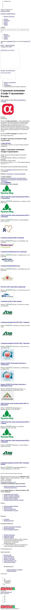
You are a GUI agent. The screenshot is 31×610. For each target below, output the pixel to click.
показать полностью (7, 135)
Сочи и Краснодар (9, 556)
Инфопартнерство (9, 520)
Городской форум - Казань (11, 510)
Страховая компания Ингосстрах (10, 265)
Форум (6, 23)
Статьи (6, 22)
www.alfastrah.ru (8, 169)
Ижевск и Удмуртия (9, 559)
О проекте (6, 519)
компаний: (11, 41)
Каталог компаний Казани (11, 506)
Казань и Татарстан (9, 16)
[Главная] (4, 81)
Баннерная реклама (9, 528)
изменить (5, 11)
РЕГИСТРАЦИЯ (10, 45)
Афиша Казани (8, 507)
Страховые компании (19, 173)
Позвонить (4, 181)
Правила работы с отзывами (14, 569)
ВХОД (2, 45)
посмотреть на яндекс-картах (18, 178)
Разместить (7, 20)
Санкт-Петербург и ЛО (10, 560)
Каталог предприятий (10, 82)
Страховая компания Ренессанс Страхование (14, 251)
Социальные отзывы (8, 482)
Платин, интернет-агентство (11, 497)
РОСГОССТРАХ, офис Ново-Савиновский (13, 286)
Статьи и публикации (10, 509)
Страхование (7, 85)
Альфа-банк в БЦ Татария (11, 494)
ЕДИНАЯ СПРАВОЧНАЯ (8, 13)
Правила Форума (11, 571)
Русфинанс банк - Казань (10, 498)
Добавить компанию (9, 535)
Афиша (6, 24)
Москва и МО (7, 555)
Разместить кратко (9, 536)
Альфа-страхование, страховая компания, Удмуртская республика (15, 487)
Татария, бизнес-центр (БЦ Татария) (14, 500)
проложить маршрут (22, 179)
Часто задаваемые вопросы (11, 529)
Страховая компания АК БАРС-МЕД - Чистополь (15, 343)
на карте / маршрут (6, 176)
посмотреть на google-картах (8, 179)
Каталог (6, 19)
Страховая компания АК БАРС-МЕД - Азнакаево (15, 322)
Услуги (6, 83)
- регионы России (8, 70)
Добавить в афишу (9, 537)
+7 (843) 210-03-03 (6, 143)
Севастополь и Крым (9, 562)
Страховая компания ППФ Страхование (12, 237)
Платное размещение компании (12, 526)
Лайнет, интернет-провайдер (11, 495)
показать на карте (5, 178)
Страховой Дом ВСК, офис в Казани (11, 301)
